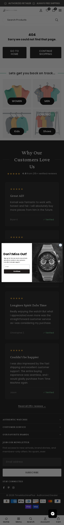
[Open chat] (52, 513)
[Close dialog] (60, 245)
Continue (16, 271)
